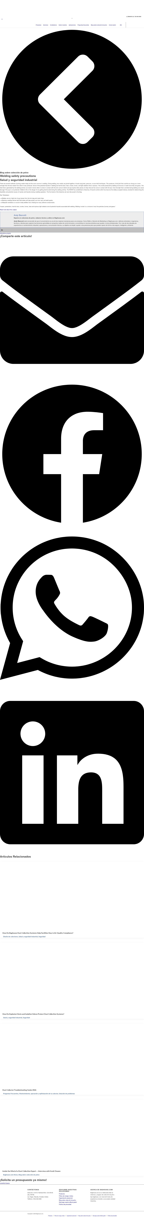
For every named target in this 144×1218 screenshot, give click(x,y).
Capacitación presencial (65, 1198)
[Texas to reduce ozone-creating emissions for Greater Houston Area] (142, 609)
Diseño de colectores (10, 936)
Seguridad (41, 936)
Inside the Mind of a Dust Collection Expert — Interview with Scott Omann (31, 1171)
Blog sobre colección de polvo (14, 172)
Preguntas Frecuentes (10, 1093)
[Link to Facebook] (127, 24)
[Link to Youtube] (133, 24)
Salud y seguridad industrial (18, 180)
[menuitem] (38, 25)
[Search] (124, 25)
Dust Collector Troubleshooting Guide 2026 (19, 1090)
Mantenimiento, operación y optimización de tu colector (38, 1093)
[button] (72, 310)
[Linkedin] (2, 230)
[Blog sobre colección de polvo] (72, 170)
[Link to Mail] (139, 24)
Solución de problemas (67, 1093)
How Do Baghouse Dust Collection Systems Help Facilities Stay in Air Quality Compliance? (37, 933)
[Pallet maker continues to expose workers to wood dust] (1, 609)
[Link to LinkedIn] (130, 24)
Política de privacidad (65, 1204)
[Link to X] (136, 24)
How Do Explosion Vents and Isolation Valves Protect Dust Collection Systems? (33, 1014)
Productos (62, 1194)
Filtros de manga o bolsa (66, 1196)
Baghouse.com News (10, 1175)
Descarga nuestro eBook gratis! (68, 1202)
